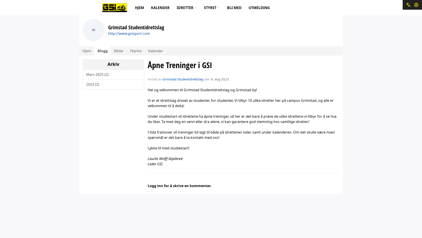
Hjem (139, 7)
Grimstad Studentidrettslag (182, 79)
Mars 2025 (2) (97, 74)
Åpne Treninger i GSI (180, 65)
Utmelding (259, 7)
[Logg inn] (416, 5)
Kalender (160, 7)
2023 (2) (92, 84)
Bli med (234, 7)
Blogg (103, 50)
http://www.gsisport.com (129, 33)
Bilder (119, 50)
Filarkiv (136, 50)
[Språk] (408, 5)
